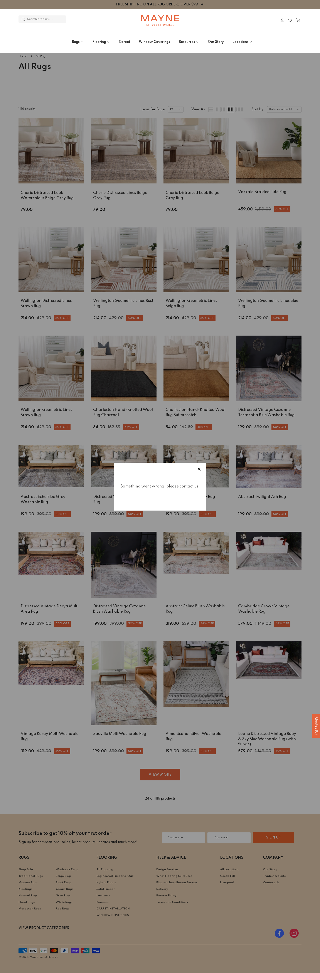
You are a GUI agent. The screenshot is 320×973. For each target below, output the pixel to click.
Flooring (99, 42)
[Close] (78, 20)
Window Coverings (154, 42)
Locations (240, 42)
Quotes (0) (316, 726)
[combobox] (42, 19)
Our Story (216, 42)
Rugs (76, 42)
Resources (187, 42)
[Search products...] (23, 19)
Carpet (124, 42)
